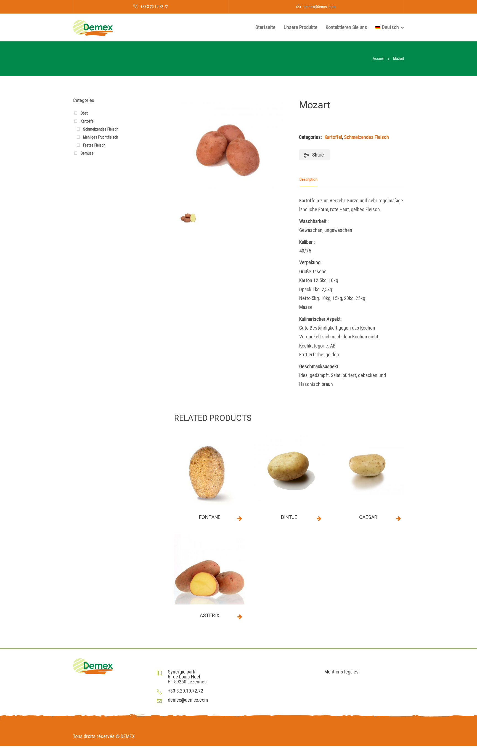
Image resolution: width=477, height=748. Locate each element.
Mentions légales (341, 671)
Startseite (265, 27)
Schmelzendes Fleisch (366, 137)
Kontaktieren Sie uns (346, 27)
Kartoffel (333, 137)
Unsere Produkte (300, 27)
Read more (239, 518)
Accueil (379, 58)
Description (308, 179)
